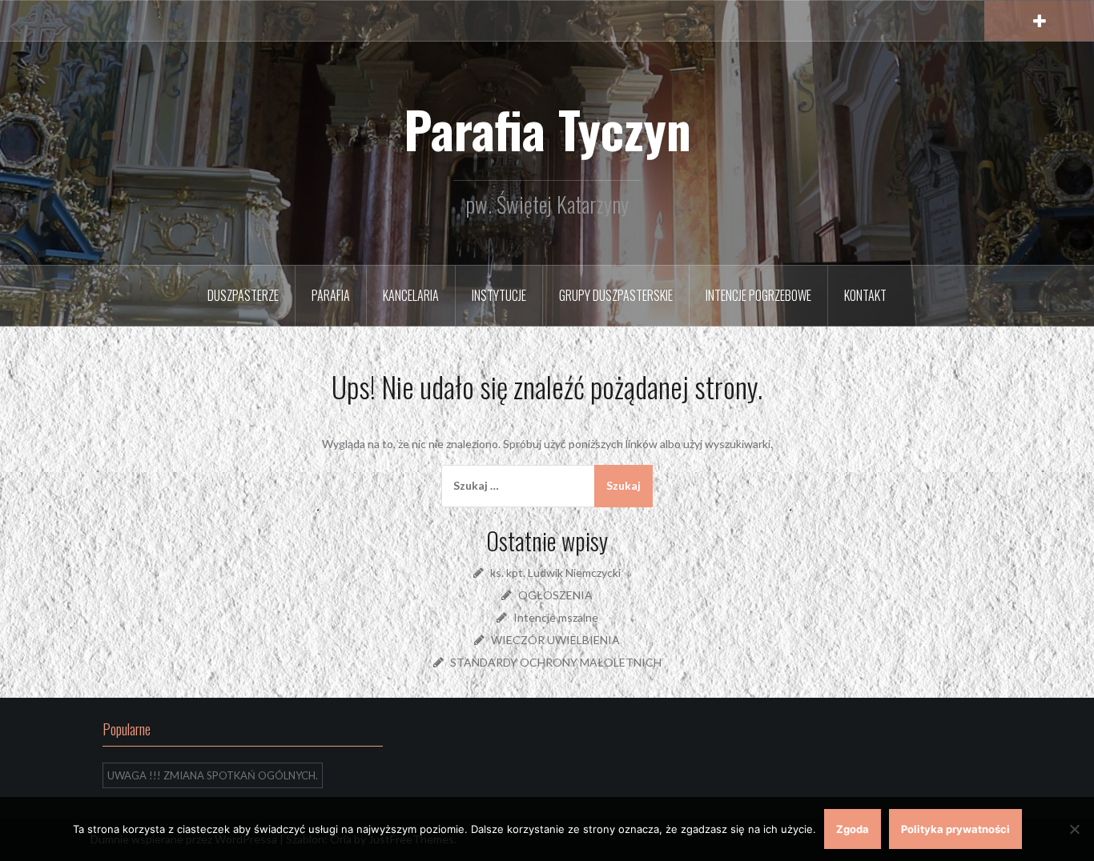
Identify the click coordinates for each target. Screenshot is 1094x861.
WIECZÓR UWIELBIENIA (555, 640)
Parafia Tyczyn (547, 129)
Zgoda (852, 829)
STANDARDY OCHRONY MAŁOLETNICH (556, 662)
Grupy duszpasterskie (616, 295)
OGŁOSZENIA (555, 595)
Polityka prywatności (955, 829)
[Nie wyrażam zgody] (1074, 829)
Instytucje (499, 295)
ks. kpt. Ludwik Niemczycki (555, 572)
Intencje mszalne (555, 617)
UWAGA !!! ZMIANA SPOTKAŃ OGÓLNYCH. (212, 775)
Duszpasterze (243, 295)
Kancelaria (411, 295)
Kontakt (865, 295)
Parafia (331, 295)
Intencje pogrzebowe (758, 295)
